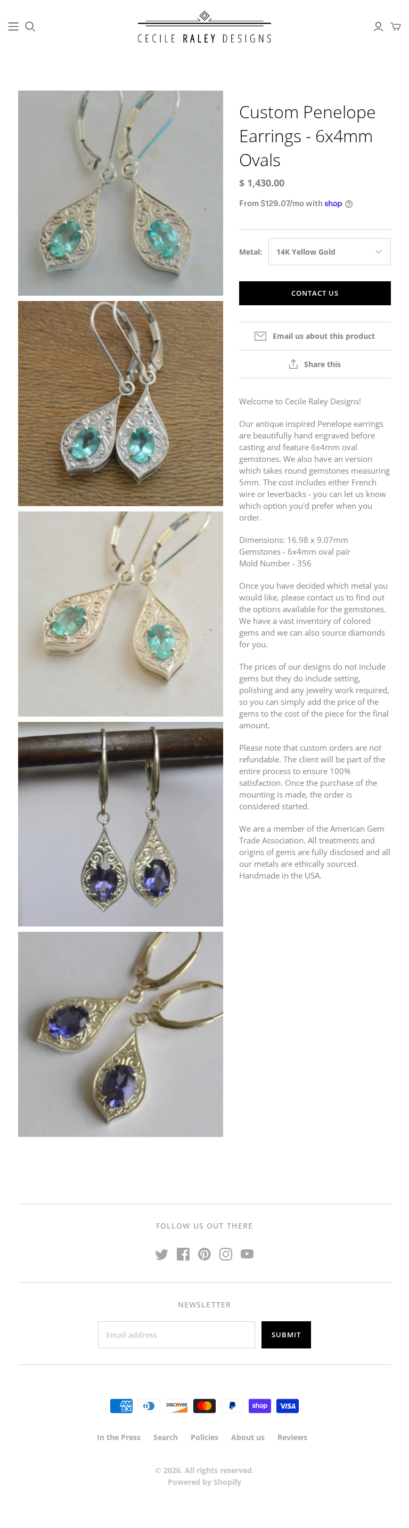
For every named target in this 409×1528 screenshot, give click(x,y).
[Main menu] (13, 26)
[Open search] (30, 26)
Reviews (292, 1437)
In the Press (119, 1437)
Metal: (250, 252)
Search (165, 1437)
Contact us (315, 293)
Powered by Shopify (204, 1482)
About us (248, 1437)
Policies (204, 1437)
